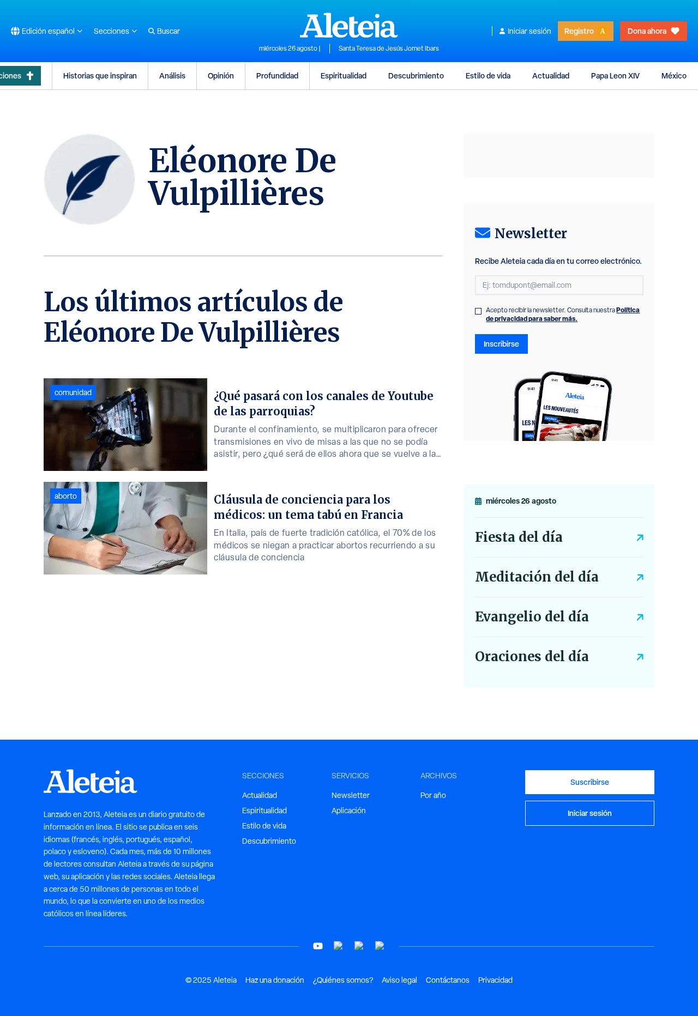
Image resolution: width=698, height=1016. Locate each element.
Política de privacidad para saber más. (563, 314)
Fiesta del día (519, 537)
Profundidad (277, 75)
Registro (579, 31)
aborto (66, 496)
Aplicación (349, 810)
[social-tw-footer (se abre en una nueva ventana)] (359, 946)
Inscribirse (501, 343)
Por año (433, 795)
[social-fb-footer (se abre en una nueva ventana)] (339, 946)
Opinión (221, 75)
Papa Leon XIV (615, 75)
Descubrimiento (416, 75)
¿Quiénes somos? (343, 980)
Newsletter (351, 795)
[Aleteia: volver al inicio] (349, 25)
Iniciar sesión (529, 31)
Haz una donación (274, 980)
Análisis (172, 75)
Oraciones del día (532, 656)
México (674, 75)
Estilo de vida (488, 75)
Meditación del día (537, 577)
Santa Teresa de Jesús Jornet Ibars (389, 48)
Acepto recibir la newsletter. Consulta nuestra (563, 314)
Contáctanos (448, 980)
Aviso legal (399, 980)
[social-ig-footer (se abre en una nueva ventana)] (380, 946)
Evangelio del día (532, 616)
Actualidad (550, 75)
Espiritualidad (343, 75)
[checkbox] (478, 311)
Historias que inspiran (100, 75)
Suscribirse (589, 782)
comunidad (73, 392)
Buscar (168, 31)
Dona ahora (647, 31)
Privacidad (495, 980)
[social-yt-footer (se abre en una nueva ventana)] (318, 946)
